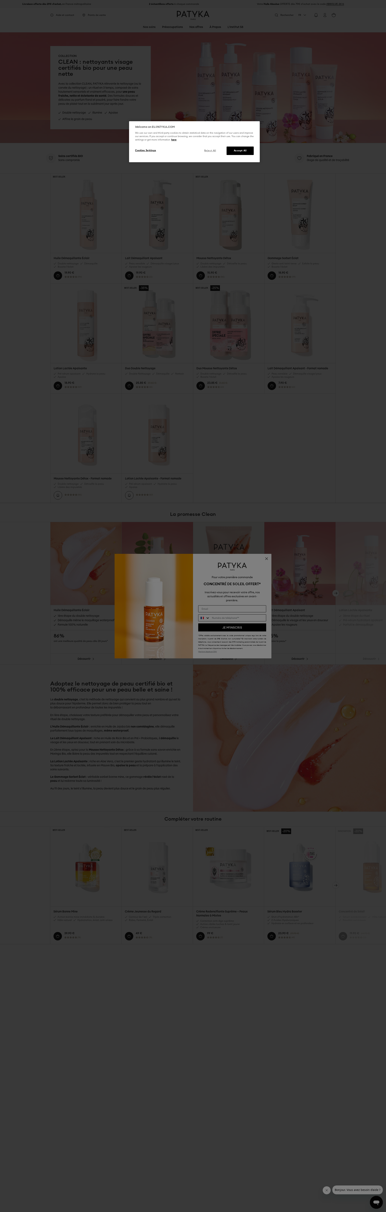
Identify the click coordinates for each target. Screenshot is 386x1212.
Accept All (240, 151)
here (174, 140)
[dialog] (194, 141)
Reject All (210, 151)
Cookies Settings (145, 150)
